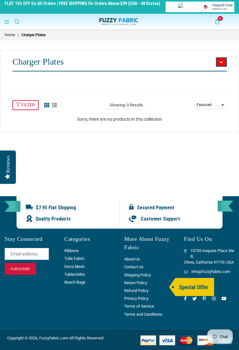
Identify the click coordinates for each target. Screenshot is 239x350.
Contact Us (133, 267)
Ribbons (71, 250)
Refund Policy (136, 290)
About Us (132, 259)
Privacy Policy (136, 298)
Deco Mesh (74, 266)
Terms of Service (139, 306)
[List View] (54, 105)
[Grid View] (46, 105)
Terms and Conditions (143, 314)
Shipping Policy (137, 275)
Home (10, 35)
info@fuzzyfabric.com (210, 271)
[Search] (17, 21)
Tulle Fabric (74, 258)
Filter (28, 104)
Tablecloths (74, 274)
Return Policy (135, 282)
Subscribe (20, 269)
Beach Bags (75, 282)
